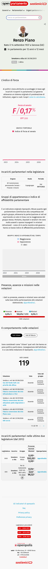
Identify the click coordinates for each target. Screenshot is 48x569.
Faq (24, 508)
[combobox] (24, 17)
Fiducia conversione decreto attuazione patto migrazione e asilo (13, 403)
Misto (14, 62)
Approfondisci (29, 303)
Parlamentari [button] (17, 10)
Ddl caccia (6, 421)
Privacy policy (24, 513)
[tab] (16, 335)
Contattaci (23, 557)
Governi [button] (5, 10)
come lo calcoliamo (37, 97)
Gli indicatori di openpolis (24, 504)
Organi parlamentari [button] (34, 10)
